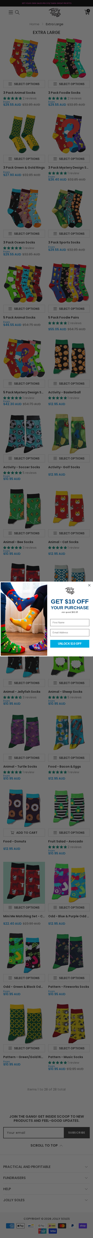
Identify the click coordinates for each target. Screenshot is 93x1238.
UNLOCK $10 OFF (70, 643)
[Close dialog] (89, 585)
